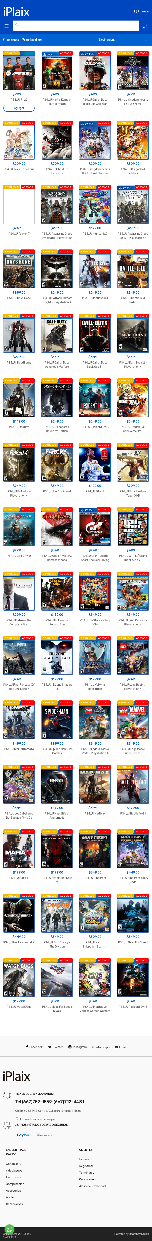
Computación (15, 1184)
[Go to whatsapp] (9, 1229)
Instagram (80, 1047)
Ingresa (84, 1159)
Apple (10, 1197)
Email (122, 1047)
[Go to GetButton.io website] (9, 1237)
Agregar (19, 108)
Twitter (58, 1047)
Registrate (86, 1166)
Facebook (36, 1047)
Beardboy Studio (139, 1234)
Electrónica (13, 1177)
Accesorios (13, 1190)
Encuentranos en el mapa (37, 1119)
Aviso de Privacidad (92, 1186)
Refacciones (14, 1204)
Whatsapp (102, 1047)
